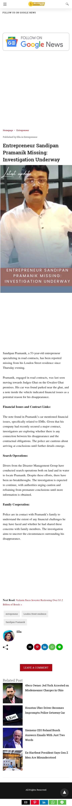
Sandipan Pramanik (15, 622)
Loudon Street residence (35, 614)
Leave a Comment (36, 667)
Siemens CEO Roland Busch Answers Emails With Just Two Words (45, 735)
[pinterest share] (37, 647)
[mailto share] (30, 647)
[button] (26, 802)
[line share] (59, 647)
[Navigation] (4, 4)
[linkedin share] (44, 647)
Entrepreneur (22, 130)
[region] (36, 322)
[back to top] (64, 792)
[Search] (66, 4)
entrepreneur (12, 614)
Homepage (8, 130)
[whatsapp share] (52, 647)
